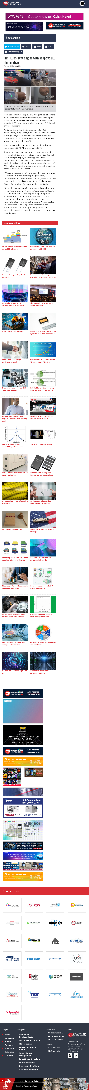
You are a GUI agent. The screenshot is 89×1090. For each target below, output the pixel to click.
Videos (8, 1042)
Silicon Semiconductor (29, 1040)
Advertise (9, 1048)
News (7, 1035)
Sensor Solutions (27, 1063)
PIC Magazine (25, 1044)
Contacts (9, 1055)
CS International (55, 1033)
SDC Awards (54, 1051)
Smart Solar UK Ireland (29, 1059)
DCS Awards (54, 1048)
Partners (9, 1045)
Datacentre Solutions (29, 1066)
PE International (55, 1040)
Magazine (9, 1038)
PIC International (56, 1036)
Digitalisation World (28, 1069)
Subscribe (9, 1052)
